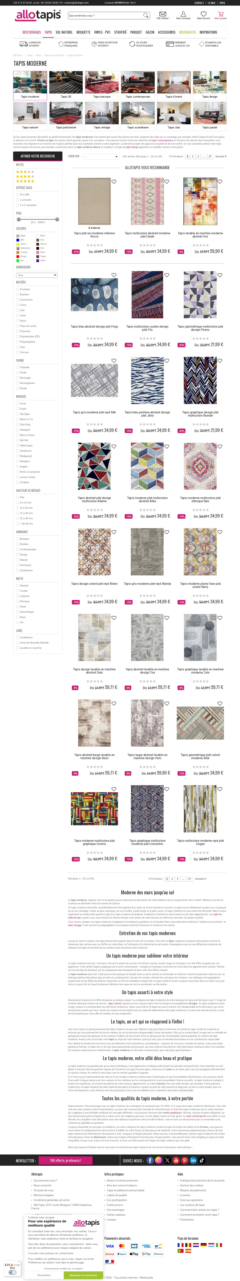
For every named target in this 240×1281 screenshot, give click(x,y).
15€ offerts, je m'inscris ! (65, 1160)
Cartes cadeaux (116, 1214)
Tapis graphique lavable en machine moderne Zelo (200, 671)
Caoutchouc (26, 299)
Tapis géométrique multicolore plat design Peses (200, 328)
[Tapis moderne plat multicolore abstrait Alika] (147, 466)
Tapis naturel (30, 127)
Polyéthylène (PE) (30, 336)
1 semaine (25, 199)
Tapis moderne (30, 96)
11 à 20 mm (26, 507)
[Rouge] (17, 256)
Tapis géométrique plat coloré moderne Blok (200, 756)
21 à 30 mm (26, 513)
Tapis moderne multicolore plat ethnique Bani (200, 499)
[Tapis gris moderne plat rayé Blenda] (147, 551)
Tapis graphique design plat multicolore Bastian (200, 414)
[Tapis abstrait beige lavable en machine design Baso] (94, 723)
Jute (22, 310)
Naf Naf (24, 440)
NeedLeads (146, 1277)
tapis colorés (115, 1003)
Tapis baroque (102, 96)
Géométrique (27, 611)
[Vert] (17, 260)
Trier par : (74, 156)
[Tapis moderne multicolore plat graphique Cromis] (94, 808)
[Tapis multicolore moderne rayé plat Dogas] (200, 808)
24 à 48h (24, 194)
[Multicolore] (17, 248)
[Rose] (37, 252)
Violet (42, 260)
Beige (23, 235)
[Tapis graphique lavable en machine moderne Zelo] (200, 637)
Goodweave (26, 637)
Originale (24, 367)
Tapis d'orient (174, 96)
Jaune (23, 244)
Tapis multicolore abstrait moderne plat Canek (147, 235)
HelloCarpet (26, 445)
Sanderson (26, 450)
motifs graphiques (172, 1112)
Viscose (24, 352)
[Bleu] (17, 240)
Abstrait (24, 585)
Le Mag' (212, 3)
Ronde (23, 388)
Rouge (23, 256)
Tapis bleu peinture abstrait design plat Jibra (147, 414)
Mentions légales (44, 1195)
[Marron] (37, 244)
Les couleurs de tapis (192, 1204)
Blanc (42, 235)
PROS (222, 3)
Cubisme (24, 596)
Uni (21, 622)
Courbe (24, 590)
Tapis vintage (102, 127)
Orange (23, 252)
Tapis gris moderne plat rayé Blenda (147, 583)
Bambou (24, 294)
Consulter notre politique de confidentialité (51, 1253)
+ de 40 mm (26, 523)
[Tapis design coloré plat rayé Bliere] (94, 551)
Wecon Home (27, 435)
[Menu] (19, 1262)
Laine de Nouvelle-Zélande (34, 642)
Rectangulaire (27, 383)
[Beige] (17, 235)
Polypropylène (27, 341)
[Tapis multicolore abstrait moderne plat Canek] (147, 201)
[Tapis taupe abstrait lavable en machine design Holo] (147, 723)
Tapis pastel (209, 127)
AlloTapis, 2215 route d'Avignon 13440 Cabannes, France (61, 1206)
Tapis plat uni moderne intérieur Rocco (94, 235)
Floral (23, 606)
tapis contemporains (162, 140)
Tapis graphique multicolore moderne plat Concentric (147, 842)
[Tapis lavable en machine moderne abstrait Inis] (200, 201)
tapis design (132, 147)
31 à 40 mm (26, 518)
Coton (23, 305)
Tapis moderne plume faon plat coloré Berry (200, 585)
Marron (43, 244)
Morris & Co (26, 419)
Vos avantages (115, 1209)
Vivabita (24, 482)
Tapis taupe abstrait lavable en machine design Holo (147, 756)
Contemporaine (28, 549)
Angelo (23, 466)
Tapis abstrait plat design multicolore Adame (94, 499)
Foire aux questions (191, 1200)
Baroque (24, 538)
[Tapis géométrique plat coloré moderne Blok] (200, 723)
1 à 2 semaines (28, 205)
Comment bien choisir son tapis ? (199, 1209)
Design (23, 554)
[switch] (12, 1272)
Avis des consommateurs (122, 1185)
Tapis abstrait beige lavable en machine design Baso (94, 756)
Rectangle (25, 377)
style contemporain (196, 1116)
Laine (23, 315)
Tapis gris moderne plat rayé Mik (94, 412)
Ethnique (24, 601)
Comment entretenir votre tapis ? (199, 1214)
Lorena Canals (27, 477)
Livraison (185, 1195)
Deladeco (25, 461)
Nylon (23, 320)
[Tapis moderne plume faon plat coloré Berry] (200, 551)
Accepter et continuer (83, 1275)
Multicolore (25, 248)
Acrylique (25, 289)
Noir (42, 248)
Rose (42, 252)
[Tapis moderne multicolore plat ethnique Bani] (200, 466)
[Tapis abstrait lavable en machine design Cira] (147, 637)
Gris (42, 240)
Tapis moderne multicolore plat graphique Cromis (94, 842)
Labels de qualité (117, 1195)
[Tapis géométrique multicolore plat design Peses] (200, 294)
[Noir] (37, 248)
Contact (199, 3)
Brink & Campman (30, 471)
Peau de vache (28, 326)
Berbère (24, 544)
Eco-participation (117, 1200)
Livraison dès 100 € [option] (120, 3)
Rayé (23, 617)
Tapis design (210, 96)
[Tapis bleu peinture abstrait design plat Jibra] (147, 380)
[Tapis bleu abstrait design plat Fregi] (94, 294)
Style (38, 55)
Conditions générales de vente (52, 1200)
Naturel (24, 559)
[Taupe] (37, 256)
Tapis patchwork (66, 127)
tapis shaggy (74, 925)
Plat (22, 497)
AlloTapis (17, 55)
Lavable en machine (31, 648)
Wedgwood (26, 456)
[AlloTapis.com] (37, 16)
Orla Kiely (25, 424)
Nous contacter (43, 1185)
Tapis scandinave (137, 127)
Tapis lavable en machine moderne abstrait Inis (200, 235)
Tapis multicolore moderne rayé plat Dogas (200, 842)
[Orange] (17, 252)
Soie (22, 347)
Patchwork (25, 565)
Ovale (23, 372)
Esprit (23, 408)
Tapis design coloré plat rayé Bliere (94, 583)
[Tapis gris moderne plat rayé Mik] (94, 380)
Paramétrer (44, 1275)
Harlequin (25, 429)
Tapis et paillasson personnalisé (125, 1190)
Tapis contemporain (138, 96)
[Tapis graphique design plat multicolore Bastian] (200, 380)
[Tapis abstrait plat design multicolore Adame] (94, 466)
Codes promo (115, 1204)
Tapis (29, 55)
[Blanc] (37, 235)
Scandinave (26, 570)
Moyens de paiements (193, 1190)
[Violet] (37, 260)
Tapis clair (174, 127)
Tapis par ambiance (54, 55)
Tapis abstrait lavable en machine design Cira (147, 671)
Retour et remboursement (122, 1180)
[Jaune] (17, 244)
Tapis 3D (66, 96)
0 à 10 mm (26, 502)
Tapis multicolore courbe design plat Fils (147, 328)
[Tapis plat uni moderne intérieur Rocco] (94, 201)
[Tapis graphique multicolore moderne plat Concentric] (147, 808)
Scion (23, 403)
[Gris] (37, 240)
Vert (22, 260)
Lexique (111, 1219)
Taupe (43, 256)
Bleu (22, 240)
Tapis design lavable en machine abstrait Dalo (94, 671)
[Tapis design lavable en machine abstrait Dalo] (94, 637)
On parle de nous (44, 1190)
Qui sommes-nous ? (45, 1180)
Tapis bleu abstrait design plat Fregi (94, 326)
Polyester (25, 331)
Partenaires (187, 1219)
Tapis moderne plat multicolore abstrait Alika (147, 499)
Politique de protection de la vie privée (202, 1180)
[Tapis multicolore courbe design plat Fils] (147, 294)
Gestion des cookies (191, 1185)
